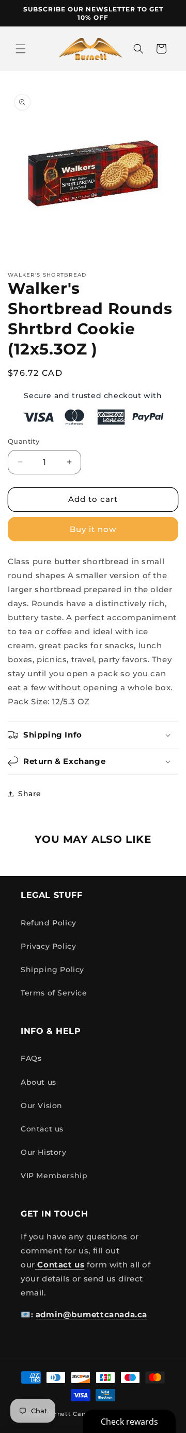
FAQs (31, 1058)
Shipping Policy (52, 969)
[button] (20, 48)
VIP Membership (54, 1175)
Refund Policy (48, 922)
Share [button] (29, 793)
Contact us (42, 1129)
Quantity (23, 441)
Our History (44, 1152)
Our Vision (42, 1105)
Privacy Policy (48, 946)
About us (38, 1082)
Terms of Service (54, 993)
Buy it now (93, 529)
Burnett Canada (73, 1413)
